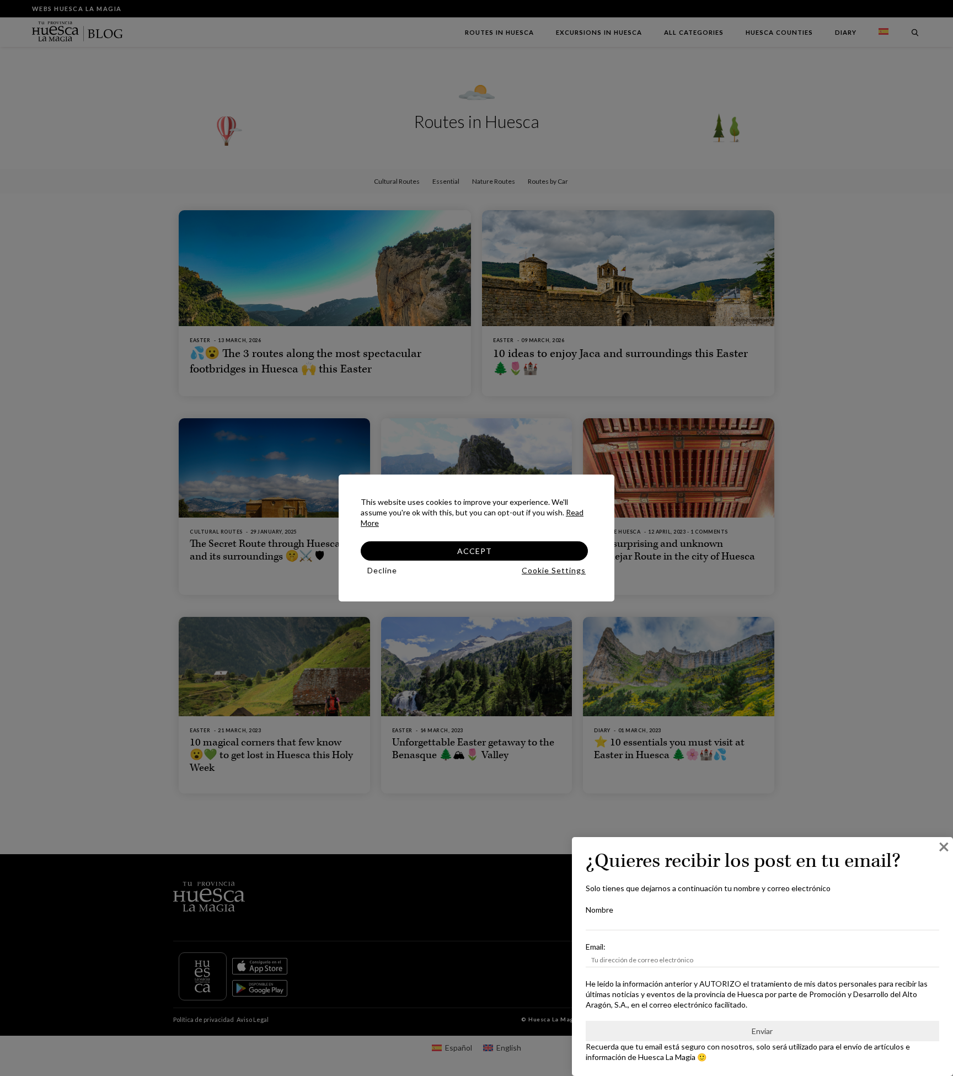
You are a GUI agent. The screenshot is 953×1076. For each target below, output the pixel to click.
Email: (596, 946)
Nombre (599, 909)
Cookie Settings (554, 570)
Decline (382, 570)
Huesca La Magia (666, 1057)
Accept (474, 551)
